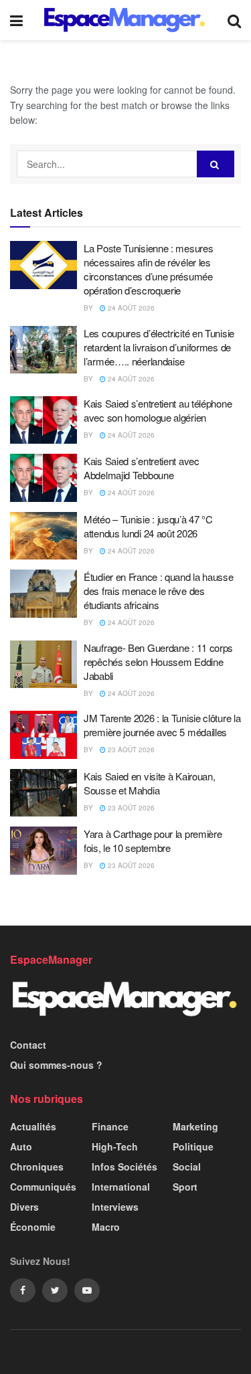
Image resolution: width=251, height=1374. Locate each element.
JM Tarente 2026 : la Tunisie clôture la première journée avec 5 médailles (162, 725)
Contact (28, 1044)
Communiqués (43, 1186)
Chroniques (37, 1166)
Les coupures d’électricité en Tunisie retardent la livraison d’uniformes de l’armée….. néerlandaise (159, 347)
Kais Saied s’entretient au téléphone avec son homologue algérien (158, 410)
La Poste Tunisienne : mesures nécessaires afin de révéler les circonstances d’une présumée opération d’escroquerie (148, 269)
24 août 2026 (130, 308)
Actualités (33, 1126)
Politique (193, 1146)
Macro (106, 1226)
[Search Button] (215, 164)
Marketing (195, 1126)
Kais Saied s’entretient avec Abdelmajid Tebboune (141, 468)
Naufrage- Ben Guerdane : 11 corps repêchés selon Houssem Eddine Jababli (158, 661)
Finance (110, 1126)
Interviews (115, 1206)
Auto (21, 1146)
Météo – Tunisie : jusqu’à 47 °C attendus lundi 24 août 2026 (148, 526)
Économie (33, 1226)
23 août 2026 (130, 749)
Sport (185, 1186)
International (121, 1186)
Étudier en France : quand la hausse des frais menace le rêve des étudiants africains (159, 591)
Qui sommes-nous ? (56, 1064)
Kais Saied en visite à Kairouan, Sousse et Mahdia (149, 783)
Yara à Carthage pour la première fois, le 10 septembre (153, 841)
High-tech (115, 1146)
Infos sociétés (124, 1166)
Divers (24, 1206)
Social (187, 1166)
